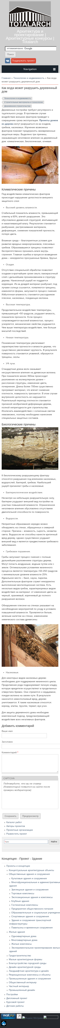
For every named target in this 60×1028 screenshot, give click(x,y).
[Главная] (30, 26)
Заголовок (7, 741)
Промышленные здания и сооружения (30, 978)
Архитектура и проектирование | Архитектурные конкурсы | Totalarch (30, 36)
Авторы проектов (15, 826)
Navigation (30, 69)
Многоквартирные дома (24, 940)
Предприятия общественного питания (32, 908)
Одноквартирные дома (23, 936)
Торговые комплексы (22, 893)
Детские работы (15, 1006)
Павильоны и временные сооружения (32, 927)
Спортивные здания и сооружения (30, 916)
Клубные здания (20, 901)
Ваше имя (7, 731)
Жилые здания (17, 932)
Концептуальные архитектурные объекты (31, 870)
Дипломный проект (16, 998)
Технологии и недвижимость (28, 78)
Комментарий (10, 752)
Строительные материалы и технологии (23, 102)
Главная (6, 78)
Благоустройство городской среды (27, 963)
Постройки (12, 994)
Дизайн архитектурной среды (25, 967)
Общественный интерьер (22, 982)
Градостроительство (20, 955)
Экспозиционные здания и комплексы (32, 897)
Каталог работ (14, 822)
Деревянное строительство (17, 106)
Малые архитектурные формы (25, 959)
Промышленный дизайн (22, 990)
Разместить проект (16, 833)
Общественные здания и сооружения (29, 874)
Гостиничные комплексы (24, 905)
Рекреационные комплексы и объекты (29, 974)
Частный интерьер (19, 986)
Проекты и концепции (18, 866)
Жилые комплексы (21, 944)
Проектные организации (19, 830)
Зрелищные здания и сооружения (29, 889)
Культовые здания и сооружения (29, 878)
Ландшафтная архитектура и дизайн (29, 971)
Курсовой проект (15, 1002)
